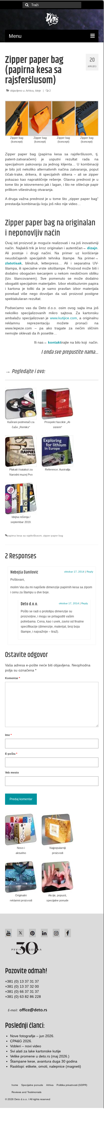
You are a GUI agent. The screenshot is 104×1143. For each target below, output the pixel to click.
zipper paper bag (53, 535)
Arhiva (30, 90)
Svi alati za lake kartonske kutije (35, 1051)
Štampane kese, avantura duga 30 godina (43, 1061)
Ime (8, 734)
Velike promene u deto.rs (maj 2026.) (39, 1056)
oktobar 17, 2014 (74, 571)
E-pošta (11, 753)
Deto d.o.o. (29, 604)
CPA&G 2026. (21, 1041)
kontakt (54, 342)
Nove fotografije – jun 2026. (32, 1036)
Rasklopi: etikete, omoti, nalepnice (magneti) (45, 1066)
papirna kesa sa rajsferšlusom (24, 535)
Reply (90, 571)
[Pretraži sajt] (26, 5)
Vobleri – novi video (25, 1046)
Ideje (38, 90)
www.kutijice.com (63, 318)
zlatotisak (13, 263)
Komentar (12, 678)
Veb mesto (12, 772)
